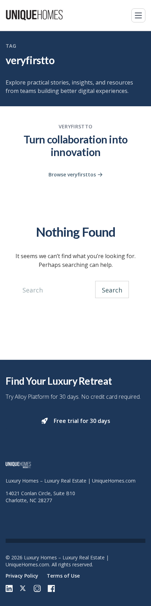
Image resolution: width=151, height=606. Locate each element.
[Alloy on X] (23, 588)
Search (112, 290)
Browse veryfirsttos (72, 174)
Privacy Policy (22, 575)
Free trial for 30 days (82, 421)
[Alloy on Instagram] (37, 588)
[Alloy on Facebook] (51, 588)
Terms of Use (63, 575)
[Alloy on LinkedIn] (9, 588)
